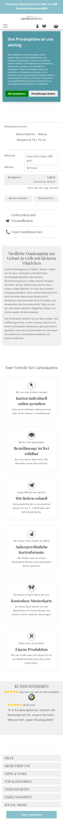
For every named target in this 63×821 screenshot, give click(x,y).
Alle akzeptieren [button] (17, 93)
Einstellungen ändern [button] (43, 93)
